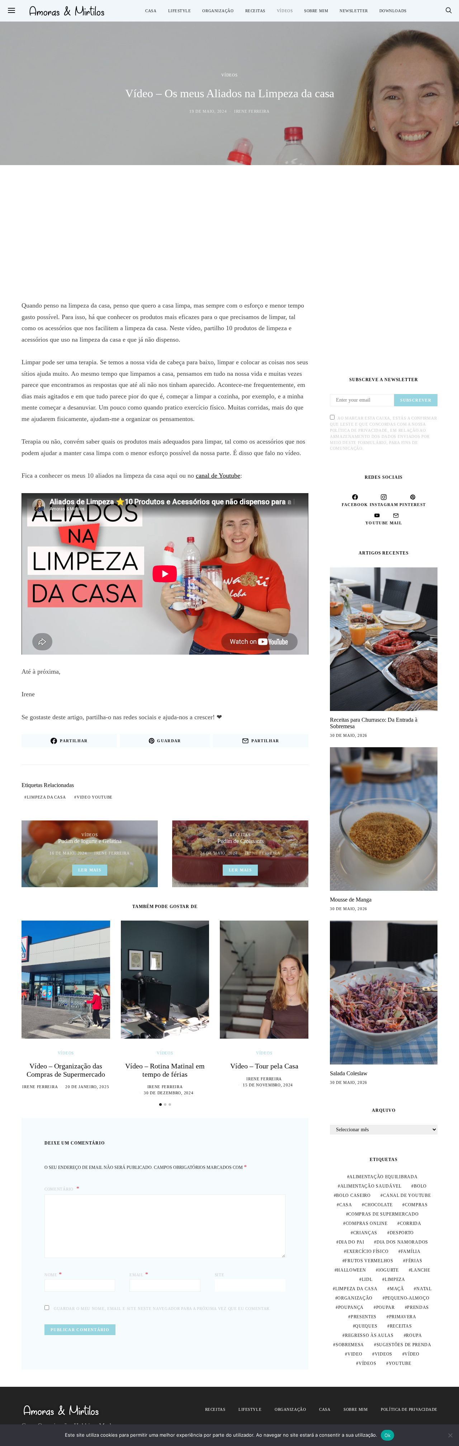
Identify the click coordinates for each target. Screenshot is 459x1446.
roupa (414, 1335)
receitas (401, 1326)
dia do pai (351, 1242)
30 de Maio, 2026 (348, 735)
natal (424, 1288)
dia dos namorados (402, 1242)
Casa (150, 11)
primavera (402, 1316)
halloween (351, 1270)
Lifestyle (179, 11)
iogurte (388, 1270)
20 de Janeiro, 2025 (87, 1087)
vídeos (367, 1363)
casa (345, 1204)
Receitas (255, 11)
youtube (400, 1363)
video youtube (95, 797)
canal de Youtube (218, 475)
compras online (367, 1223)
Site (219, 1275)
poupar (385, 1307)
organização (355, 1298)
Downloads (393, 11)
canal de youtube (407, 1195)
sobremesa (350, 1344)
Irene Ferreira (252, 111)
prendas (418, 1307)
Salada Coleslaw (349, 1073)
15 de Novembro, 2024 (268, 1085)
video (355, 1354)
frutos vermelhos (369, 1260)
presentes (364, 1316)
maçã (397, 1288)
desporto (402, 1232)
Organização (217, 11)
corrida (410, 1223)
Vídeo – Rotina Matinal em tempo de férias (165, 1070)
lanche (420, 1270)
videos (383, 1354)
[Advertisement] (229, 232)
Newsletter (354, 11)
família (411, 1251)
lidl (367, 1279)
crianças (365, 1232)
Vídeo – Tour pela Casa (264, 1066)
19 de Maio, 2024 (208, 111)
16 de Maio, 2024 (68, 853)
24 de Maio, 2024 (218, 853)
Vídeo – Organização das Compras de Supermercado (66, 1070)
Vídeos (285, 11)
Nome (53, 1274)
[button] (160, 1104)
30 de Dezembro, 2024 (168, 1093)
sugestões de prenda (404, 1344)
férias (414, 1260)
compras (416, 1204)
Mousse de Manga (351, 900)
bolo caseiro (353, 1195)
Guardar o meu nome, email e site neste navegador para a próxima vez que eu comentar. (162, 1308)
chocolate (378, 1204)
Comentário (59, 1189)
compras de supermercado (383, 1214)
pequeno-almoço (407, 1298)
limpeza (395, 1279)
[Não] (450, 1435)
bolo (420, 1186)
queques (366, 1326)
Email (138, 1274)
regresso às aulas (369, 1335)
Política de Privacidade (409, 1409)
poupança (351, 1307)
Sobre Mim (316, 11)
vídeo (412, 1354)
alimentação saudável (371, 1186)
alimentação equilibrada (383, 1176)
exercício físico (367, 1251)
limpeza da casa (46, 797)
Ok (387, 1435)
